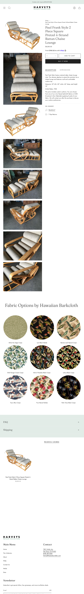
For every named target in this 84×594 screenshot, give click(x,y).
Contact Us (6, 565)
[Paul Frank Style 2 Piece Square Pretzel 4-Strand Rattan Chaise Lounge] (18, 460)
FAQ (5, 422)
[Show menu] (4, 7)
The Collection (7, 553)
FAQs (4, 561)
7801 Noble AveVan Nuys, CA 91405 (49, 550)
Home (46, 20)
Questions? (52, 110)
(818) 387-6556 (47, 553)
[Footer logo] (11, 537)
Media (5, 568)
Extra (4, 572)
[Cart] (79, 7)
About (5, 557)
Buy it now (63, 61)
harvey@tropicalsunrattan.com (52, 556)
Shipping (7, 429)
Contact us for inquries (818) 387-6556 (42, 2)
